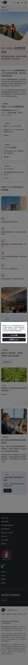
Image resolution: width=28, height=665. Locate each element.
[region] (14, 332)
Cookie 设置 (14, 335)
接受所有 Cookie (14, 339)
